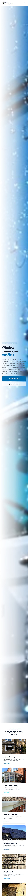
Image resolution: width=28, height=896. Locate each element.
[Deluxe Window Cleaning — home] (7, 2)
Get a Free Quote (14, 378)
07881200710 (15, 384)
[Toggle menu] (24, 2)
